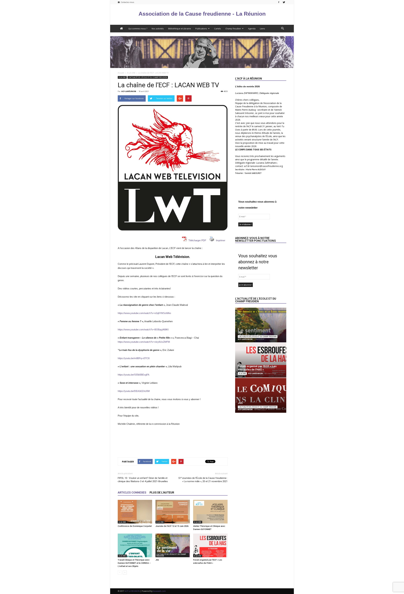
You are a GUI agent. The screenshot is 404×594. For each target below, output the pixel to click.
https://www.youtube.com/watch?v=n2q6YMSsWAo (144, 313)
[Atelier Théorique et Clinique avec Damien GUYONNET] (210, 511)
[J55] (260, 395)
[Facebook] (278, 2)
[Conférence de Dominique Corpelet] (135, 511)
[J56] (172, 545)
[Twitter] (284, 2)
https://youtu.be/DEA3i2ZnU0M (134, 391)
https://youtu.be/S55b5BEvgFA (133, 374)
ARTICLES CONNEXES (132, 492)
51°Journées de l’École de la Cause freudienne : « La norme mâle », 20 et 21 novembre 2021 (203, 480)
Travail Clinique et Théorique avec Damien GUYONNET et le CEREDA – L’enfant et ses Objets (134, 563)
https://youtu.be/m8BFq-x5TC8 (133, 358)
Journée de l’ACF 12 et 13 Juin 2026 (171, 526)
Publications (201, 28)
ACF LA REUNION (132, 591)
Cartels (217, 28)
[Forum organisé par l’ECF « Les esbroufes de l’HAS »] (210, 545)
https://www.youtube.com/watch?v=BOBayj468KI (143, 329)
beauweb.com (159, 591)
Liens (262, 28)
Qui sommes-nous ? (137, 28)
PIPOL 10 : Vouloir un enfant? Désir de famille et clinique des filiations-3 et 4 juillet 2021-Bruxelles (143, 480)
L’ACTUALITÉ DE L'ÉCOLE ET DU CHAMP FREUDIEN (147, 77)
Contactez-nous (127, 2)
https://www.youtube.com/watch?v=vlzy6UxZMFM (144, 341)
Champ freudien (233, 28)
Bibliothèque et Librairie (179, 28)
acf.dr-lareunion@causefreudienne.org (263, 166)
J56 (157, 560)
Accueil (121, 72)
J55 (240, 403)
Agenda (251, 28)
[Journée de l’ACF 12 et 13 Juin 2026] (172, 511)
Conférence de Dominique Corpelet (135, 526)
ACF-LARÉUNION (128, 91)
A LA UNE (131, 72)
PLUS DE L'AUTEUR (162, 492)
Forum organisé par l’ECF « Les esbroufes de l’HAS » (257, 368)
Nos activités (158, 28)
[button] (282, 28)
